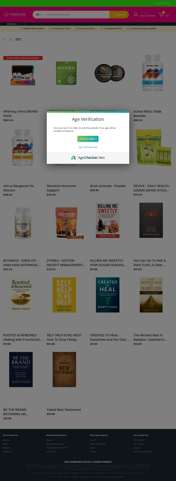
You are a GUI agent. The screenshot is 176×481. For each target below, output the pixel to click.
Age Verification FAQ (88, 147)
